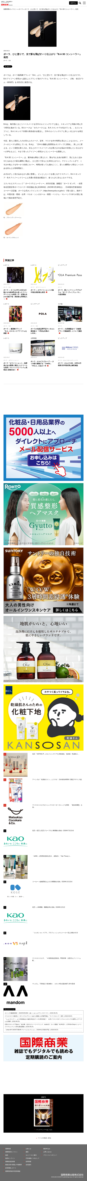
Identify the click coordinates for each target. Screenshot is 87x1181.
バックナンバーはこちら (44, 1129)
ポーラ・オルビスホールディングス (68, 360)
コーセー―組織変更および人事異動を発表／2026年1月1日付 (52, 881)
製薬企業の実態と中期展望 (13, 1164)
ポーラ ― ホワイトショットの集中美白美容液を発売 (42, 291)
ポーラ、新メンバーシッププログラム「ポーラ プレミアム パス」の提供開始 (70, 292)
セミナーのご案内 (31, 1155)
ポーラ (5, 60)
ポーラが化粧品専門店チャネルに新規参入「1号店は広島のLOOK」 (42, 331)
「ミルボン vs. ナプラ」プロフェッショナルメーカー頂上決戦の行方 (55, 933)
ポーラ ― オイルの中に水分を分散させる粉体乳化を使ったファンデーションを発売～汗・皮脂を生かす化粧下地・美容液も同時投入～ (15, 294)
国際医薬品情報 (10, 1161)
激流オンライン (10, 1158)
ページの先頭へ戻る (44, 1138)
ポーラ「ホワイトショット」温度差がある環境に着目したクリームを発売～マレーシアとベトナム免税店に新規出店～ (15, 366)
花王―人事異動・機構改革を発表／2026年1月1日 (48, 907)
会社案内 (28, 1164)
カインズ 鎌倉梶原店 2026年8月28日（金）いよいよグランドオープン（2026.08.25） (31, 1013)
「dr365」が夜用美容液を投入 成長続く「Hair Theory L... (51, 856)
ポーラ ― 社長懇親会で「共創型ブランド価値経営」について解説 (70, 330)
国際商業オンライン (11, 1152)
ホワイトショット (41, 287)
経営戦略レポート (10, 1168)
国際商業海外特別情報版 (12, 1171)
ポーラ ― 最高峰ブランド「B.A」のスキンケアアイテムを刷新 (15, 331)
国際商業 (8, 1148)
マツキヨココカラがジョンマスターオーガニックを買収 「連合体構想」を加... (57, 806)
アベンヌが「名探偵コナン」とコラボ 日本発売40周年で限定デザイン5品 (57, 779)
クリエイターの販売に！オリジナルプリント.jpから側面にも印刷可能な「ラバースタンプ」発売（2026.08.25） (39, 1016)
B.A (10, 60)
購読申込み (46, 1148)
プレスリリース (9, 1009)
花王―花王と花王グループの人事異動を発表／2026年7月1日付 (53, 830)
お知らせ (28, 1148)
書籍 (27, 1152)
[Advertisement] (43, 249)
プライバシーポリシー (50, 1155)
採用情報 (28, 1161)
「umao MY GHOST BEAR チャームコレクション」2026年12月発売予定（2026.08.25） (32, 1029)
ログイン (73, 3)
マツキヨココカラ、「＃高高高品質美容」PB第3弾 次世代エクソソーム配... (56, 959)
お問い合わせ (47, 1152)
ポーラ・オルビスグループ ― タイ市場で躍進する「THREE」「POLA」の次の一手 (42, 364)
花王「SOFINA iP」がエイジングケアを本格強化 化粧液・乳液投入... (55, 754)
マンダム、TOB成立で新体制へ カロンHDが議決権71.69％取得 (53, 984)
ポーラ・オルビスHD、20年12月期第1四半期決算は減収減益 (69, 364)
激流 (6, 1155)
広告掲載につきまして (32, 1158)
